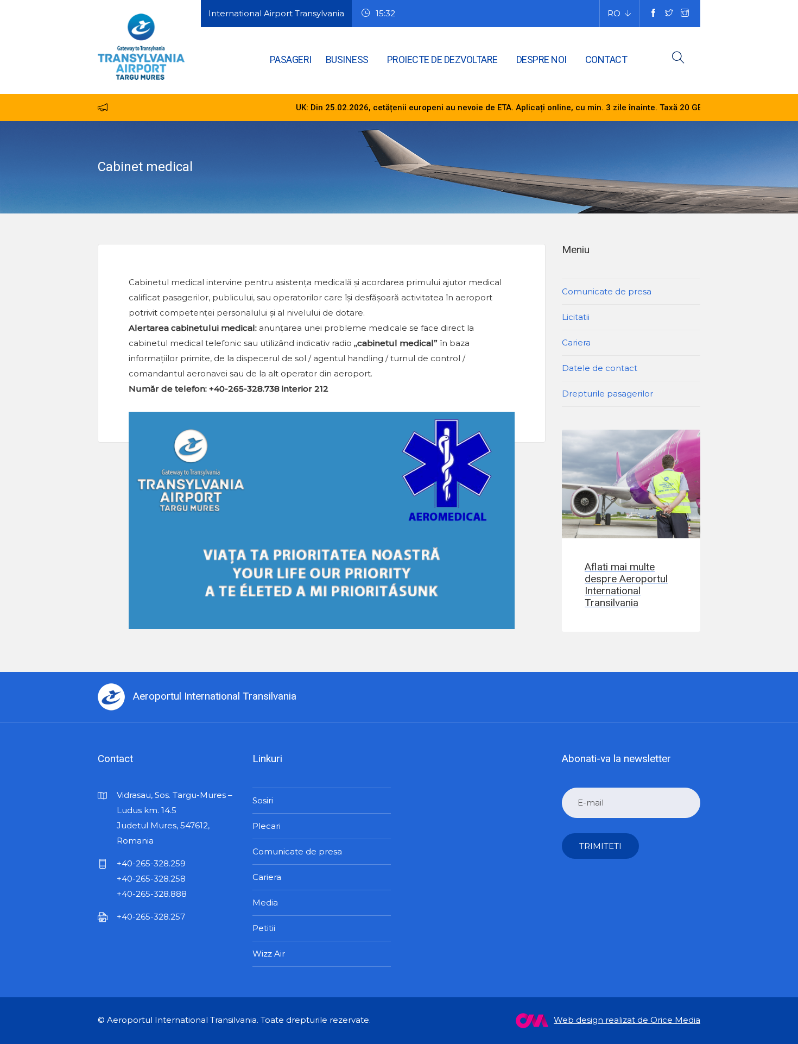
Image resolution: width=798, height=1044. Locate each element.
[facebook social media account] (653, 13)
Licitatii (576, 317)
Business (347, 59)
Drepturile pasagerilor (607, 393)
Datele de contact (599, 368)
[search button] (678, 59)
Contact (606, 59)
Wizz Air (268, 953)
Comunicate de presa (606, 291)
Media (265, 902)
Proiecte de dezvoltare (442, 59)
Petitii (263, 928)
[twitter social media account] (669, 13)
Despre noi (541, 59)
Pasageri (291, 59)
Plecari (266, 826)
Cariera (576, 342)
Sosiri (262, 800)
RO (613, 13)
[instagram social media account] (685, 13)
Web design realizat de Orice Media (627, 1020)
